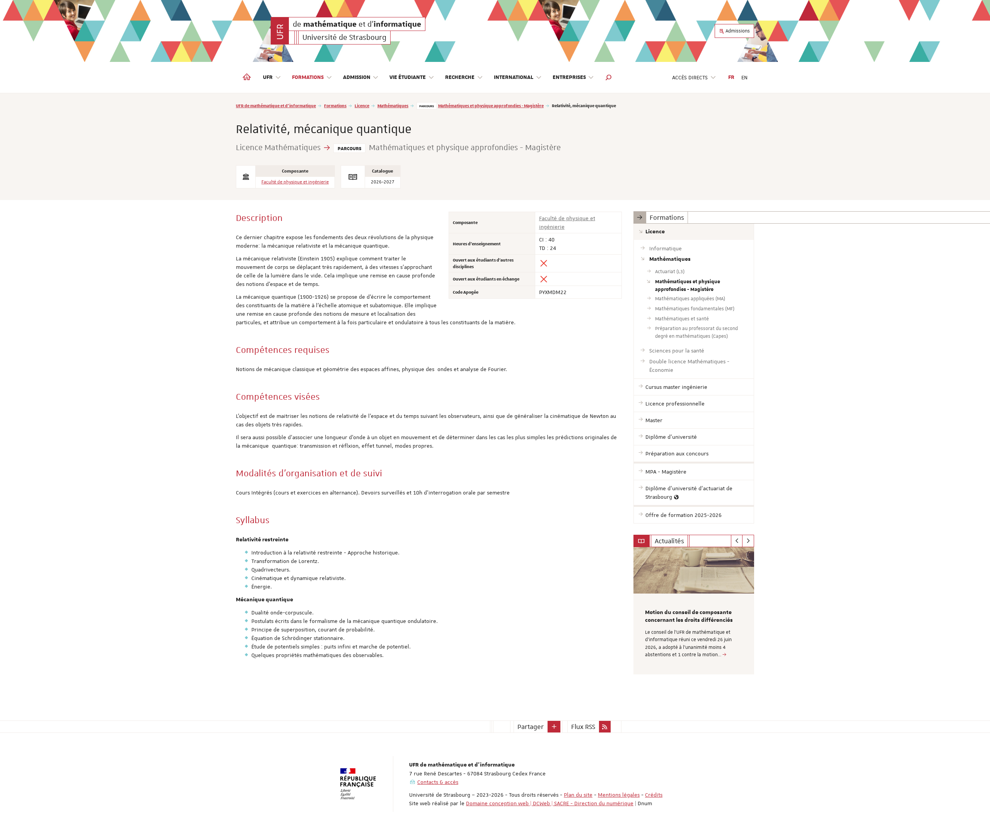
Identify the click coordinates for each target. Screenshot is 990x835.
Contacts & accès (437, 782)
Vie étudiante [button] (407, 77)
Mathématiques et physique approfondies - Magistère (491, 105)
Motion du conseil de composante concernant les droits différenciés (689, 616)
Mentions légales (619, 794)
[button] (608, 77)
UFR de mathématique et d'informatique (276, 105)
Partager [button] (530, 726)
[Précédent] (737, 541)
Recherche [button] (460, 77)
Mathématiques (392, 105)
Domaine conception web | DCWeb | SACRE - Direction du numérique (549, 803)
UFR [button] (268, 77)
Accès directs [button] (690, 77)
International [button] (513, 77)
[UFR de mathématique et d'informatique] (280, 30)
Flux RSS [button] (583, 726)
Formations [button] (308, 77)
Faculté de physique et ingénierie (295, 182)
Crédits (653, 794)
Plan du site (578, 794)
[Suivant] (748, 541)
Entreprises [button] (569, 77)
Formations (335, 105)
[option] (693, 610)
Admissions (737, 31)
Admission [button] (356, 77)
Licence (362, 105)
